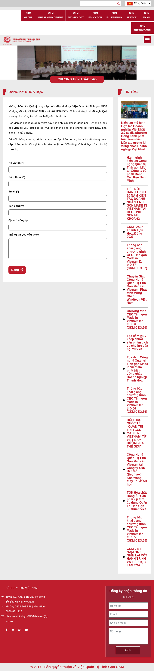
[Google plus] (20, 629)
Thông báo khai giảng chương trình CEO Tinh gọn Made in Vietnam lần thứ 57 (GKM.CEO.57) (137, 256)
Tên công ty (16, 205)
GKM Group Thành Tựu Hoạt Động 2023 (135, 232)
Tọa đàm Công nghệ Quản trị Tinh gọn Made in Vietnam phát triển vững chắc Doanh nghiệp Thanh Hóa (137, 369)
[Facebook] (6, 629)
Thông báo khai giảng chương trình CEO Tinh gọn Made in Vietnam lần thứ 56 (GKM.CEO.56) (137, 400)
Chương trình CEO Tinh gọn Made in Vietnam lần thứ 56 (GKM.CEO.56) (137, 319)
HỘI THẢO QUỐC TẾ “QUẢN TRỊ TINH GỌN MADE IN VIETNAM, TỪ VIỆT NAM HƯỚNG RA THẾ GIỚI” (136, 433)
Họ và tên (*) (16, 162)
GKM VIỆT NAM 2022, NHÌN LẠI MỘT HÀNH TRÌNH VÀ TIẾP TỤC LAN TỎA (137, 557)
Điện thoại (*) (16, 177)
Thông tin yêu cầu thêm (23, 234)
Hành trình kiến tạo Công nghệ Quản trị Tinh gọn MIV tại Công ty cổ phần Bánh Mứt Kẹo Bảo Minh (137, 169)
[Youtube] (26, 629)
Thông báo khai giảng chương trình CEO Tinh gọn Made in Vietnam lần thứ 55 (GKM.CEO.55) (137, 529)
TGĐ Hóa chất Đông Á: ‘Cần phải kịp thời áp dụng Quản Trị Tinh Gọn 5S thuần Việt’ (137, 501)
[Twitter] (13, 629)
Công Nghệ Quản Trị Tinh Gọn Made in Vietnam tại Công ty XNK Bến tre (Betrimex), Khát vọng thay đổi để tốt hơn (137, 469)
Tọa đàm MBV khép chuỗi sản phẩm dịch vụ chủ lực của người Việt (137, 342)
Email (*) (13, 191)
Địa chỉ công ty (18, 220)
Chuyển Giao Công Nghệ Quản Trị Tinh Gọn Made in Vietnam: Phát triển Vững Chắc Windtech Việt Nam (137, 290)
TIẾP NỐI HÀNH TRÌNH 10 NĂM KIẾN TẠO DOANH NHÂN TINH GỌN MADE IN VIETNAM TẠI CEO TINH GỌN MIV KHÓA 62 (137, 203)
